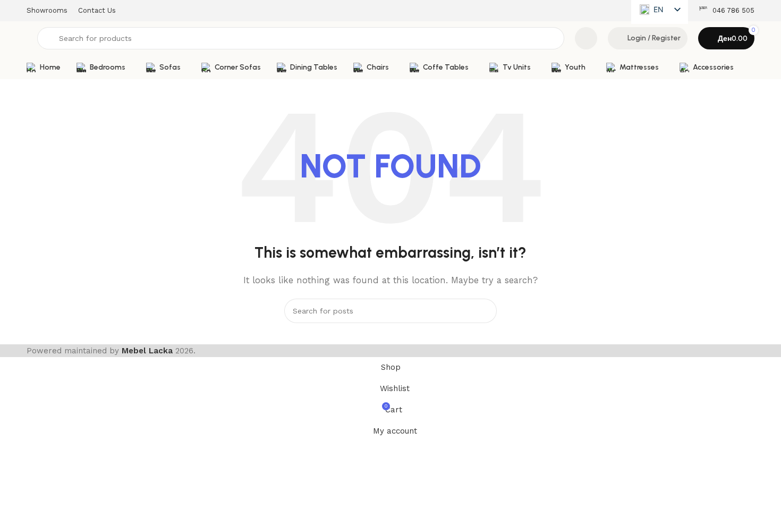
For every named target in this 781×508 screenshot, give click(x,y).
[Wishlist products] (586, 38)
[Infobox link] (726, 10)
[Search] (484, 311)
